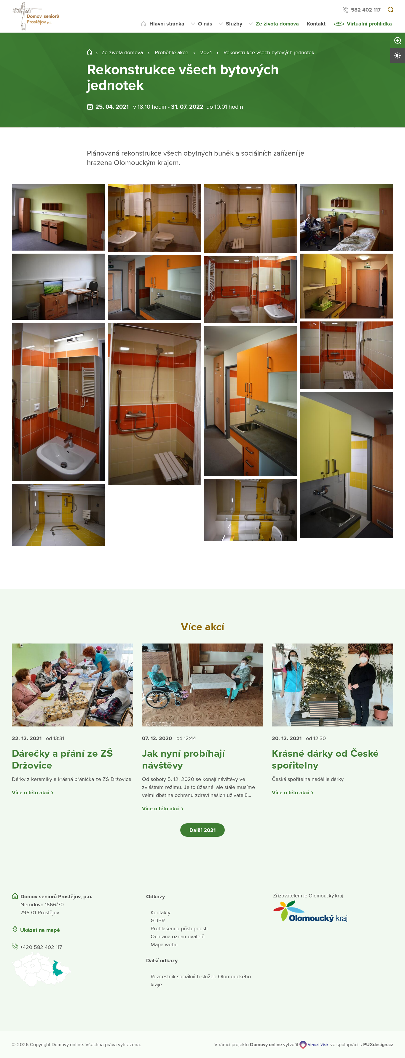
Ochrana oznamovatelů (178, 936)
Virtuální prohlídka (369, 23)
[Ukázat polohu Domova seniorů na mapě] (72, 969)
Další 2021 (202, 830)
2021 (206, 52)
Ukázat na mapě (40, 930)
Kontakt (316, 23)
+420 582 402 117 (41, 947)
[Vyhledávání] (390, 10)
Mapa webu (164, 944)
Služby (234, 23)
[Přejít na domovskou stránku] (36, 16)
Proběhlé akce (171, 52)
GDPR (158, 920)
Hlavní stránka (166, 23)
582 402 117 (366, 10)
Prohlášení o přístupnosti (179, 928)
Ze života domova (277, 23)
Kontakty (160, 912)
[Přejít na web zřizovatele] (333, 911)
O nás (205, 23)
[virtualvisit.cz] (313, 1045)
